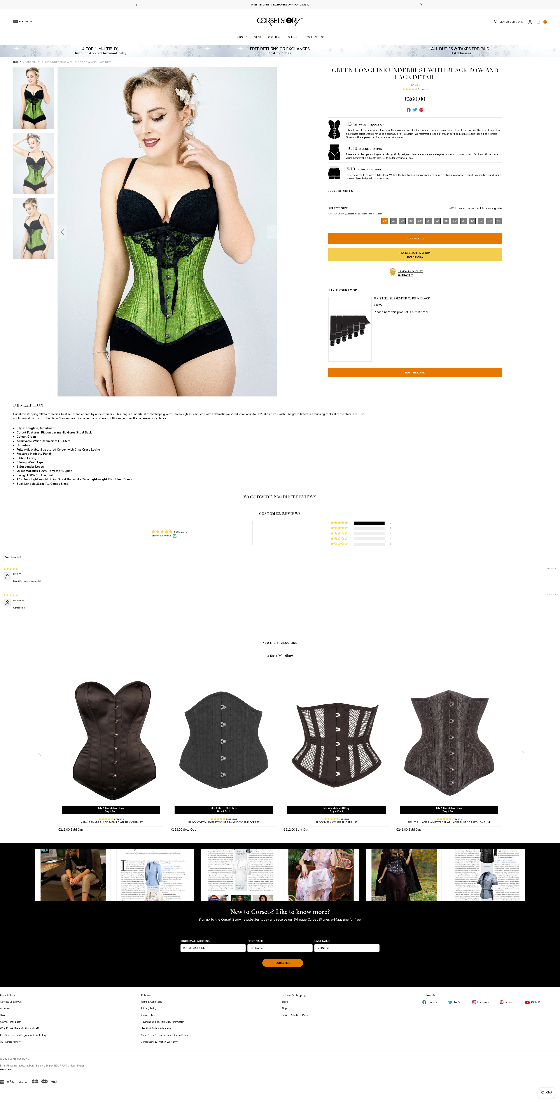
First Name (255, 941)
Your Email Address (195, 941)
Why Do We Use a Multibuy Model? (19, 1028)
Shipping (286, 1008)
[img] (11, 569)
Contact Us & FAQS (11, 1001)
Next (421, 5)
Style (258, 37)
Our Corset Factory (10, 1042)
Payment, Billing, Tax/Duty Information (162, 1022)
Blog (2, 1015)
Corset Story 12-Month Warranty (159, 1042)
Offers (292, 37)
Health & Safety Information (156, 1028)
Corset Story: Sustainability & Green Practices (166, 1035)
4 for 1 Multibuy (280, 655)
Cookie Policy (148, 1015)
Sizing (285, 1001)
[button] (410, 89)
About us (5, 1008)
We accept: (6, 1069)
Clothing (274, 37)
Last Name (322, 941)
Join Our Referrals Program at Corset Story (23, 1035)
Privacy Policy (148, 1008)
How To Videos (314, 37)
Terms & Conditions (151, 1001)
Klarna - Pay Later (10, 1022)
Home (17, 62)
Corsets (241, 37)
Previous (137, 5)
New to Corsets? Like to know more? (280, 911)
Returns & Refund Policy (295, 1015)
